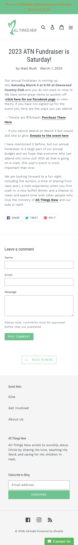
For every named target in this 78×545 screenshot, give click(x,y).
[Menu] (70, 27)
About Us (15, 419)
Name (9, 257)
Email (8, 274)
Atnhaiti (31, 531)
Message (10, 292)
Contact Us (61, 541)
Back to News (42, 359)
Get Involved (18, 408)
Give (11, 397)
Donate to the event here (49, 136)
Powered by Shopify (50, 531)
